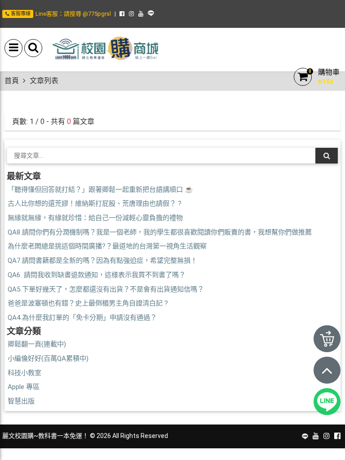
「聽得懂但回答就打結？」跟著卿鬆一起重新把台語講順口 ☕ (100, 190)
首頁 (11, 80)
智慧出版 (21, 401)
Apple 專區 (24, 387)
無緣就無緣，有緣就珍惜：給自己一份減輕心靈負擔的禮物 (95, 218)
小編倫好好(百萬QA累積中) (48, 358)
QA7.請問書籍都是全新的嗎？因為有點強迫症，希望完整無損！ (102, 261)
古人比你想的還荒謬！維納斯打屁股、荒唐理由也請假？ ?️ (94, 203)
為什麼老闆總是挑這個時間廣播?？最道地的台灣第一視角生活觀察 (107, 246)
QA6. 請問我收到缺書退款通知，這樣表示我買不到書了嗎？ (97, 275)
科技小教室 (24, 373)
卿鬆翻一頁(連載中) (37, 344)
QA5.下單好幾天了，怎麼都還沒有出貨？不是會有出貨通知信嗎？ (106, 289)
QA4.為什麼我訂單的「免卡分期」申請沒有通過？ (82, 318)
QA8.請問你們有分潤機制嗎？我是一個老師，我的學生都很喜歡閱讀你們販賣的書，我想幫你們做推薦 (160, 232)
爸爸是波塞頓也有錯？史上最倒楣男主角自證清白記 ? (88, 303)
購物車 (329, 72)
